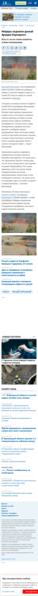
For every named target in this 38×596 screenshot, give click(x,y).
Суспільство (13, 25)
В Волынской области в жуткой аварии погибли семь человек (19, 396)
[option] (19, 17)
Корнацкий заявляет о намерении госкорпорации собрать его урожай (17, 282)
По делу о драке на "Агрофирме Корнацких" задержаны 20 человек (17, 262)
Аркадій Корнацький (21, 292)
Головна (4, 25)
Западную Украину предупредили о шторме (17, 419)
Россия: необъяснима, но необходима (16, 471)
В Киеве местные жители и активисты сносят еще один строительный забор (19, 483)
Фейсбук (16, 98)
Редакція (5, 511)
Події (21, 25)
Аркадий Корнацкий (11, 86)
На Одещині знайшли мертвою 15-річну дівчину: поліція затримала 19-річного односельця (23, 19)
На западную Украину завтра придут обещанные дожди (17, 494)
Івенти (4, 508)
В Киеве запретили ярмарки (14, 461)
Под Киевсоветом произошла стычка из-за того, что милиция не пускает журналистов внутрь (19, 408)
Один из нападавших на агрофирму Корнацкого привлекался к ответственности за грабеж (17, 273)
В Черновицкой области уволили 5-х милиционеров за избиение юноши (19, 440)
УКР (30, 3)
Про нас (4, 504)
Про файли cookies (8, 592)
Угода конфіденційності (10, 515)
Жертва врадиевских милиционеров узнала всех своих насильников (19, 429)
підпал (6, 292)
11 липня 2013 (29, 25)
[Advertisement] (19, 313)
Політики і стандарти (9, 513)
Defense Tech (7, 8)
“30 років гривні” (22, 8)
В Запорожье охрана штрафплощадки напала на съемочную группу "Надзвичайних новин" (18, 451)
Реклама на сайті (8, 506)
